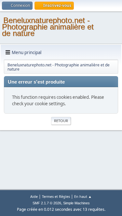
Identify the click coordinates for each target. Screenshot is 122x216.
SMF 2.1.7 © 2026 (47, 203)
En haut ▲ (83, 196)
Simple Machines (76, 203)
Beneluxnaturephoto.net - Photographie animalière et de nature (48, 27)
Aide (34, 196)
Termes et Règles (56, 196)
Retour (61, 120)
